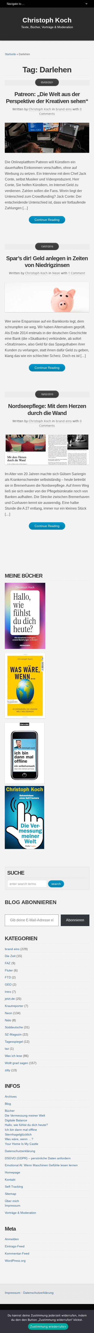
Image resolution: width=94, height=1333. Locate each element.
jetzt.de (10, 998)
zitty (7, 1070)
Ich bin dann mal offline (21, 1129)
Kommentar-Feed (17, 1253)
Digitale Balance (16, 1120)
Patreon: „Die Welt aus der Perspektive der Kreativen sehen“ (47, 97)
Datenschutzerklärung (20, 1151)
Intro (8, 991)
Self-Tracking (14, 1186)
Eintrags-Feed (14, 1246)
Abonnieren (75, 920)
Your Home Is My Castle (21, 1144)
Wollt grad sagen (16, 1063)
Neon (56, 273)
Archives (11, 1096)
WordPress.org (15, 1260)
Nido (8, 1020)
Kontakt (10, 1179)
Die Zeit (10, 956)
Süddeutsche (14, 1027)
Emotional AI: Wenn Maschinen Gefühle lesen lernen (41, 1165)
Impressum (12, 1205)
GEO (8, 984)
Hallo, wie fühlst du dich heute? (26, 1125)
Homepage (12, 1172)
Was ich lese (13, 1056)
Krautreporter (14, 1006)
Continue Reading (47, 219)
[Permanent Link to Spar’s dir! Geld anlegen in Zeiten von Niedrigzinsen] (47, 297)
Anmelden (12, 1239)
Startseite (10, 54)
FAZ (7, 963)
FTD (8, 977)
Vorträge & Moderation (20, 1212)
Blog (8, 1103)
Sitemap (10, 1193)
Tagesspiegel (14, 1041)
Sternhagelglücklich (18, 1134)
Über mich (12, 1201)
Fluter (9, 970)
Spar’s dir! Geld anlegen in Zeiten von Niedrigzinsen (47, 261)
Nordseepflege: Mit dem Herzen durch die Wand (47, 409)
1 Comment (76, 273)
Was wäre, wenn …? (19, 1139)
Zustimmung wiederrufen (48, 1326)
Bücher (10, 1110)
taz (7, 1048)
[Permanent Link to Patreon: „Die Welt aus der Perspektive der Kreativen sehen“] (47, 138)
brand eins (64, 109)
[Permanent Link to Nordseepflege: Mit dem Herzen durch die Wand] (47, 450)
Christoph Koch (47, 20)
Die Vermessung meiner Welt (25, 1115)
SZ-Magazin (13, 1034)
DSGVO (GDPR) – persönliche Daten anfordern (38, 1158)
